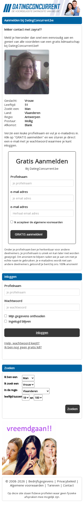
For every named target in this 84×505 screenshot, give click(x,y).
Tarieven (53, 485)
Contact (68, 485)
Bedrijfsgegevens (40, 481)
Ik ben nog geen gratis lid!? (23, 347)
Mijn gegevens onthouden (26, 316)
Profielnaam (18, 177)
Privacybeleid (66, 481)
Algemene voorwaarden (27, 485)
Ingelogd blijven (19, 321)
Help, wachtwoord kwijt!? (22, 343)
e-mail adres (19, 192)
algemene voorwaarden (48, 222)
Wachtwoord (13, 301)
